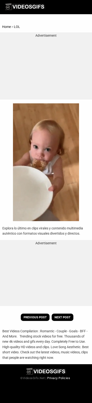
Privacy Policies (58, 378)
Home (6, 27)
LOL (17, 27)
